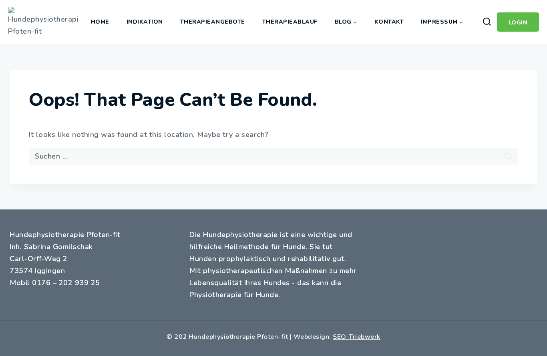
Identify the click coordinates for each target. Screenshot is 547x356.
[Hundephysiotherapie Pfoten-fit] (43, 22)
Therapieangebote (212, 22)
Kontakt (389, 22)
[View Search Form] (487, 22)
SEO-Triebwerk (356, 336)
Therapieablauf (290, 22)
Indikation (145, 22)
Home (100, 22)
